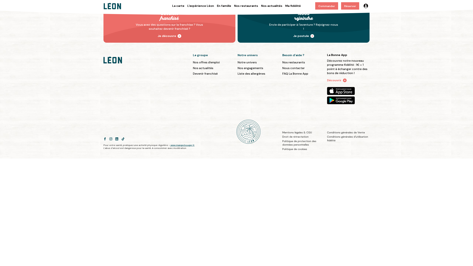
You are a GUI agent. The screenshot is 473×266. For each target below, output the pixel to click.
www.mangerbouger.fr (183, 145)
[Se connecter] (366, 6)
